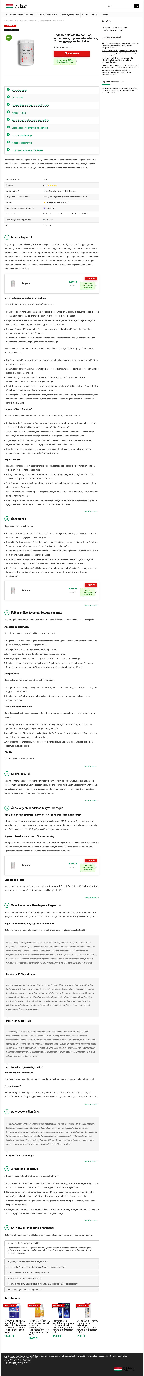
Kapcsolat (51, 1356)
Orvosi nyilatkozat (92, 1356)
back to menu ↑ (92, 511)
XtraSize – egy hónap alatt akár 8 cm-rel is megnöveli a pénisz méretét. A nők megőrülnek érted (119, 90)
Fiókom (105, 15)
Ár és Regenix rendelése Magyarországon (30, 120)
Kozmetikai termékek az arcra (19, 15)
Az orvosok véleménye (22, 135)
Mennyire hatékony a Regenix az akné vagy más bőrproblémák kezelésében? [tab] (43, 1284)
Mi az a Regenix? (19, 90)
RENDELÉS (73, 53)
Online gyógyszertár (70, 15)
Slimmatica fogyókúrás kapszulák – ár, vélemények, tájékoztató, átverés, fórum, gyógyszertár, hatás (117, 72)
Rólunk (57, 1356)
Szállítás (63, 1356)
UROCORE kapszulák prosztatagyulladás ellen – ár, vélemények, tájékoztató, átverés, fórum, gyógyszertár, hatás (15, 1326)
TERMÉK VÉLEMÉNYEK (47, 15)
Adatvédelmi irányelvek (11, 1356)
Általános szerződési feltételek (29, 1356)
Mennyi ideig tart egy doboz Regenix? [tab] (25, 1278)
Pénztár (94, 15)
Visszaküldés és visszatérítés (76, 1356)
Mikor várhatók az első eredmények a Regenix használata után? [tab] (36, 1267)
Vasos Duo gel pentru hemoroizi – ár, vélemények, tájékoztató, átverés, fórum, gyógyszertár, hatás (87, 1326)
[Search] (137, 6)
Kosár (85, 15)
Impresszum (43, 1356)
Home (6, 20)
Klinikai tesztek (19, 113)
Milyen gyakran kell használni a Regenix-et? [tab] (27, 1261)
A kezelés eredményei (22, 143)
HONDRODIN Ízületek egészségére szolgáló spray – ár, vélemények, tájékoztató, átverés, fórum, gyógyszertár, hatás (39, 1328)
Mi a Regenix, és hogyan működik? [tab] (23, 1243)
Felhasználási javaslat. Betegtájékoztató (30, 105)
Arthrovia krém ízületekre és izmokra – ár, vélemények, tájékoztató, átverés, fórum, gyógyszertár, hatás (63, 1326)
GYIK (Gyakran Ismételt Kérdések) (27, 150)
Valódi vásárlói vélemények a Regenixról (30, 128)
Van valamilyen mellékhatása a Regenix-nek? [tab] (28, 1273)
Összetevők (17, 98)
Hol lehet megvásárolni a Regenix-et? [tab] (25, 1289)
